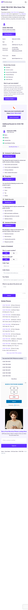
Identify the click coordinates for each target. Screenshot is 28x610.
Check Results (8, 34)
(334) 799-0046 (6, 367)
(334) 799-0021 (6, 361)
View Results (8, 179)
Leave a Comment (14, 117)
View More (14, 378)
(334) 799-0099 (6, 373)
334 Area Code (14, 451)
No (14, 253)
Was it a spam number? (9, 250)
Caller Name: (6, 270)
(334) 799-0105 (6, 375)
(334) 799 (21, 451)
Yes (6, 253)
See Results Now (13, 146)
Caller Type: (5, 263)
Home (2, 451)
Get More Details (9, 98)
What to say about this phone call (12, 284)
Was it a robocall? (7, 256)
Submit (9, 295)
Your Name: (5, 277)
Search (14, 401)
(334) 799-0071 (6, 370)
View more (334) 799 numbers (14, 353)
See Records (8, 202)
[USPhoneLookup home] (6, 2)
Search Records (8, 156)
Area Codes (7, 451)
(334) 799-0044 (6, 364)
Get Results (8, 225)
